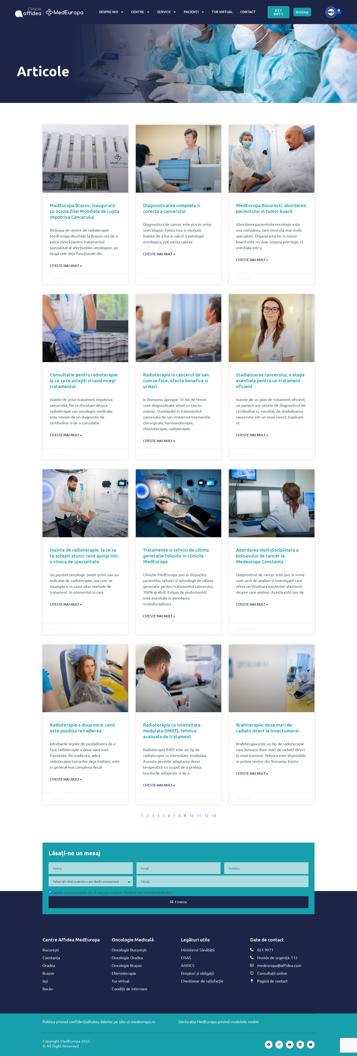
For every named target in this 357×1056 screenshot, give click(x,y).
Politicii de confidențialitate (147, 892)
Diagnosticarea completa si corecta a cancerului (171, 208)
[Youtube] (289, 1044)
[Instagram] (279, 1044)
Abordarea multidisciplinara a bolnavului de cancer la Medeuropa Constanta (267, 555)
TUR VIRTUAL (222, 12)
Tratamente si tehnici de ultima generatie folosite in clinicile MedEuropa (176, 555)
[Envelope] (310, 1044)
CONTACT (248, 12)
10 (191, 815)
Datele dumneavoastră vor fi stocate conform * (112, 892)
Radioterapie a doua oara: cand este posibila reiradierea (82, 728)
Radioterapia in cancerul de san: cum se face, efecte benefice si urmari (176, 380)
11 (199, 815)
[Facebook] (268, 1044)
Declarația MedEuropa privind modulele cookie (218, 1021)
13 (214, 815)
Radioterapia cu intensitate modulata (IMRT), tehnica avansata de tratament (172, 730)
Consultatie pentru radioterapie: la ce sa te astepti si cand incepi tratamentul (84, 380)
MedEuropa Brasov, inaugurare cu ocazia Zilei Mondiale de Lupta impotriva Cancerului (84, 211)
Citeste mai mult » (66, 265)
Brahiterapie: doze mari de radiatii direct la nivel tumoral (267, 728)
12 (206, 815)
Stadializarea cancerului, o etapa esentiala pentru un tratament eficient (270, 380)
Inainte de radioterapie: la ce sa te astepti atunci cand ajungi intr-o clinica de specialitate (84, 555)
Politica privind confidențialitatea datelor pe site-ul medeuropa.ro (98, 1021)
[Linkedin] (300, 1044)
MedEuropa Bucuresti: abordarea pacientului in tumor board (271, 208)
